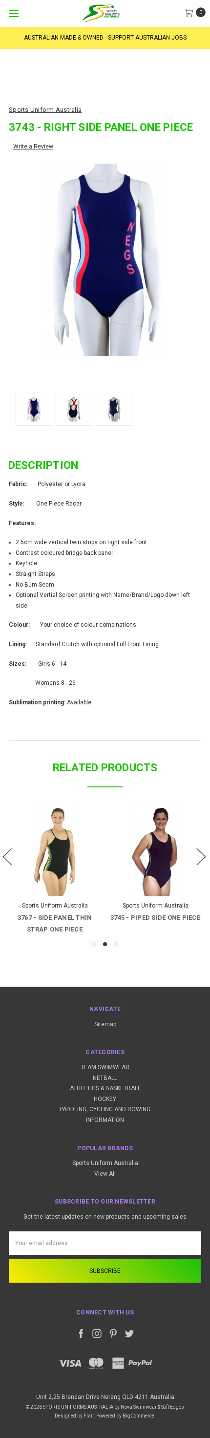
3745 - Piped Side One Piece (155, 917)
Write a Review (33, 146)
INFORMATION (105, 1120)
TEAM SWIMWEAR (105, 1067)
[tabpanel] (54, 871)
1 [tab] (94, 944)
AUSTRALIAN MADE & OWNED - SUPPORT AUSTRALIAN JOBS (105, 37)
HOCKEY (105, 1099)
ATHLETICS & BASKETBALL (105, 1088)
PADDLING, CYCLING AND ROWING (105, 1109)
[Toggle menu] (13, 13)
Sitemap (105, 1024)
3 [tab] (116, 944)
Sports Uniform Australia (105, 1163)
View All (105, 1173)
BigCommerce (138, 1415)
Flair (89, 1415)
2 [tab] (105, 944)
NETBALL (105, 1078)
